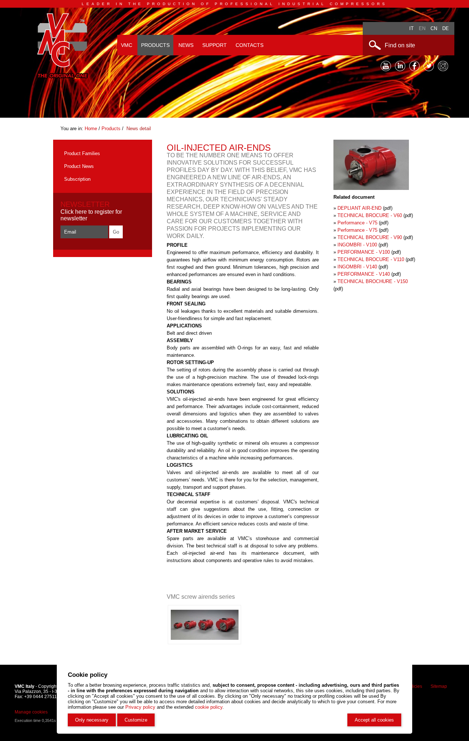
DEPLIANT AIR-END (359, 208)
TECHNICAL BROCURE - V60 (369, 215)
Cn (434, 28)
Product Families (82, 153)
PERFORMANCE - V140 (363, 274)
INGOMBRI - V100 (357, 244)
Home (92, 128)
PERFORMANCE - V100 (363, 252)
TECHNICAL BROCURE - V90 (369, 237)
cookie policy (208, 707)
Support (214, 45)
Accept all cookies (374, 720)
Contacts (249, 45)
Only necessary (91, 720)
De (445, 28)
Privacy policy (140, 707)
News (185, 45)
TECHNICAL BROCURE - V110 (370, 259)
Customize (136, 720)
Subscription (77, 179)
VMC (126, 45)
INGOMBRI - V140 (357, 266)
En (422, 28)
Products (155, 45)
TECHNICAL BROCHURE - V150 (372, 281)
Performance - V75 (357, 222)
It (411, 28)
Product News (79, 166)
